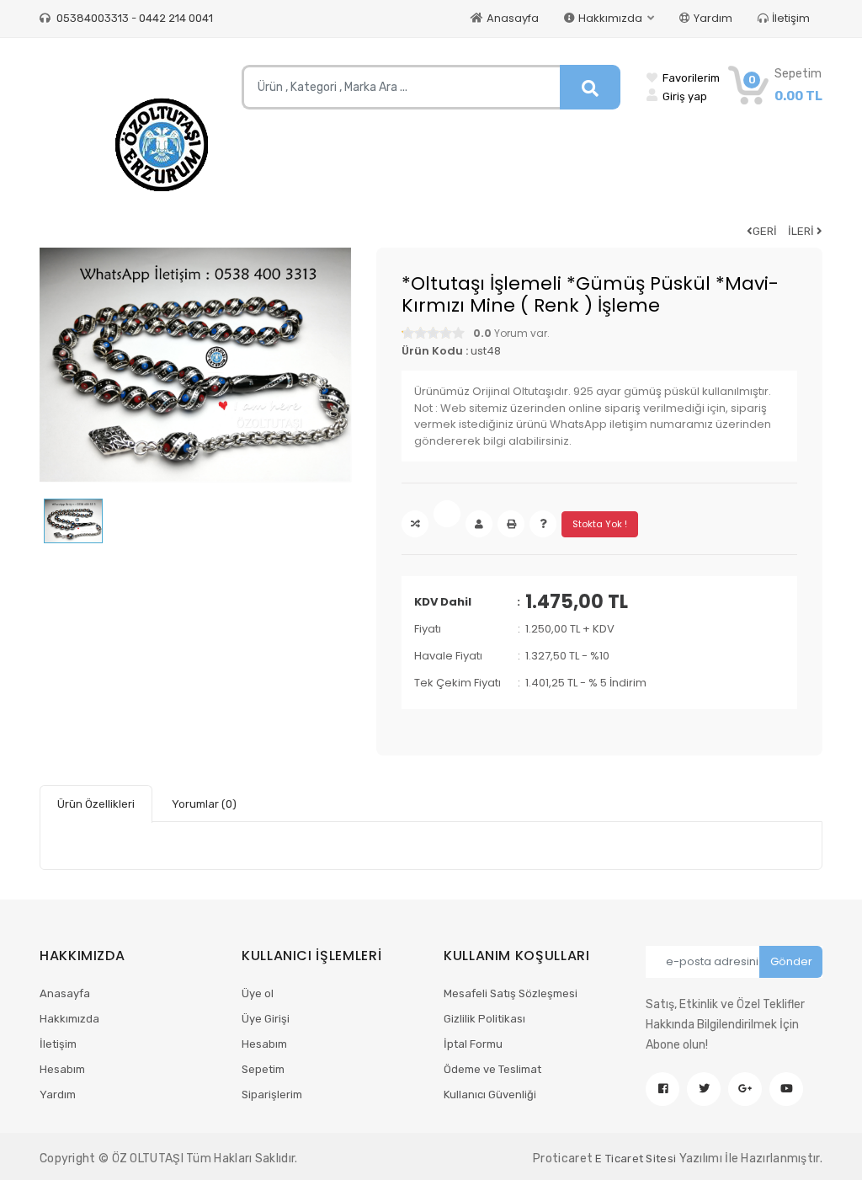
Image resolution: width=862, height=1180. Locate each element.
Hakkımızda (69, 1018)
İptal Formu (473, 1044)
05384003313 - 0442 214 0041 (133, 18)
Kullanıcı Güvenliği (490, 1094)
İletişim (791, 18)
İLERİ (802, 231)
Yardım (713, 18)
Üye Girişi (266, 1018)
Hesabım (62, 1069)
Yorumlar (204, 804)
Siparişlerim (272, 1094)
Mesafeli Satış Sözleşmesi (510, 993)
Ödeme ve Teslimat (492, 1069)
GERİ (765, 231)
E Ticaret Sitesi (635, 1158)
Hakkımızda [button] (611, 18)
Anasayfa (513, 18)
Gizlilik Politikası (484, 1018)
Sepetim (263, 1069)
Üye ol (258, 993)
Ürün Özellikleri (96, 804)
